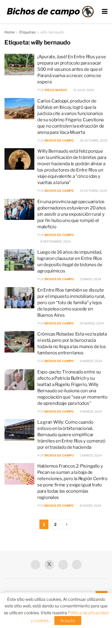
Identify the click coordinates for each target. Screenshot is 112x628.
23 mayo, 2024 (90, 279)
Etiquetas (27, 32)
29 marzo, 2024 (91, 323)
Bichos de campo (59, 140)
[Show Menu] (105, 11)
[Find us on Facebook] (35, 564)
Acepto (67, 620)
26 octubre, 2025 (93, 140)
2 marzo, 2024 (90, 455)
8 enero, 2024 (90, 505)
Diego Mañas (56, 90)
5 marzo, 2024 (90, 411)
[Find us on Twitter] (49, 564)
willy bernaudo (52, 32)
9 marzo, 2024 (90, 361)
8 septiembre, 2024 (55, 241)
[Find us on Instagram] (77, 564)
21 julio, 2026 (83, 90)
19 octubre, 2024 (93, 190)
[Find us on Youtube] (63, 564)
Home (9, 32)
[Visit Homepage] (50, 11)
